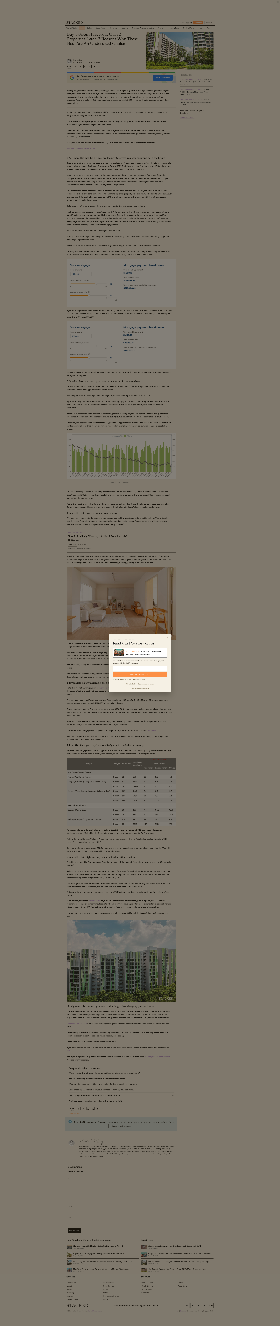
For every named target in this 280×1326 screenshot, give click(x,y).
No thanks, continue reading (140, 688)
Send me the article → (140, 674)
